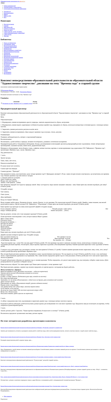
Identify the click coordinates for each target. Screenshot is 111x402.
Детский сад (7, 11)
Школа (6, 14)
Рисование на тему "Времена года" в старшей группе (17, 103)
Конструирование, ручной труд (12, 50)
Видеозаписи (7, 73)
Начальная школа (8, 13)
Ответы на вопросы (9, 28)
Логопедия (7, 53)
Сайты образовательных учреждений (14, 33)
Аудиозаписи (7, 72)
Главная (6, 25)
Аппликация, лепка (9, 44)
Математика (7, 54)
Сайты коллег (8, 34)
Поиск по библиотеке (10, 43)
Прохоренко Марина (25, 92)
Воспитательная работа (10, 46)
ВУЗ (5, 17)
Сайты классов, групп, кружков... (13, 31)
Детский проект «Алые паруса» (13, 7)
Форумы (6, 36)
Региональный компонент (11, 63)
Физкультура (7, 69)
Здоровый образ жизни (10, 47)
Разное (6, 70)
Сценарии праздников (10, 66)
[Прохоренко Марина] (7, 90)
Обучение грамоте (9, 59)
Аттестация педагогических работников (15, 8)
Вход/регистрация (9, 24)
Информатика (8, 48)
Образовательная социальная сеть (13, 1)
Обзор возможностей (10, 6)
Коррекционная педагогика (11, 51)
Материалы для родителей (11, 56)
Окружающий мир (9, 60)
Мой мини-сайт (8, 27)
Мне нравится (8, 396)
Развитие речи (8, 62)
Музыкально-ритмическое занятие (13, 57)
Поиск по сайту (8, 30)
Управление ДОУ (9, 67)
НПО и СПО (7, 16)
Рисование (7, 65)
